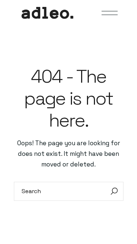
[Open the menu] (109, 13)
